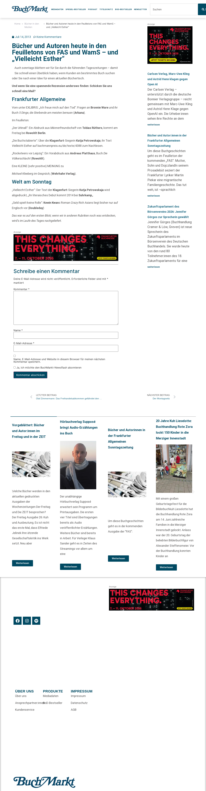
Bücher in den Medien (31, 25)
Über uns (21, 696)
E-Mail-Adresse (24, 343)
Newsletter (140, 9)
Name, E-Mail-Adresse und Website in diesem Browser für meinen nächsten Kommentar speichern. (59, 360)
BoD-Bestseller (123, 9)
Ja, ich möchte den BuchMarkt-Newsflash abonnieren (48, 367)
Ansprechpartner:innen (27, 703)
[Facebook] (18, 621)
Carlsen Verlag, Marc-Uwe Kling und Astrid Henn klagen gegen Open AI (168, 79)
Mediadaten (57, 9)
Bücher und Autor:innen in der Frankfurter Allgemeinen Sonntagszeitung (167, 141)
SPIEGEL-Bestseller (76, 9)
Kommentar (21, 289)
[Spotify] (36, 621)
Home (17, 23)
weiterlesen (153, 124)
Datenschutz (79, 703)
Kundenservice (24, 709)
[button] (12, 491)
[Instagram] (27, 621)
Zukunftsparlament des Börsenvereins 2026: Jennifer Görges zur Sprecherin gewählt (168, 212)
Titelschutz (106, 9)
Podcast (92, 9)
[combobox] (174, 9)
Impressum (78, 696)
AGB (73, 709)
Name (18, 330)
